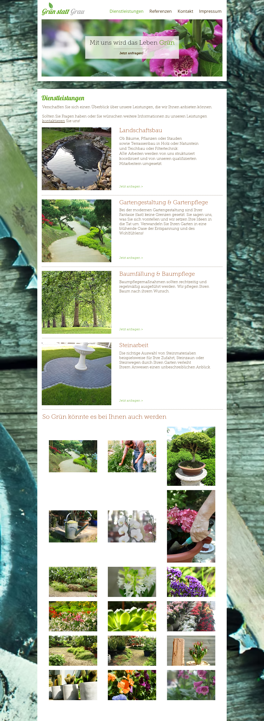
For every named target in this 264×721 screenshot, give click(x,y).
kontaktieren (53, 121)
